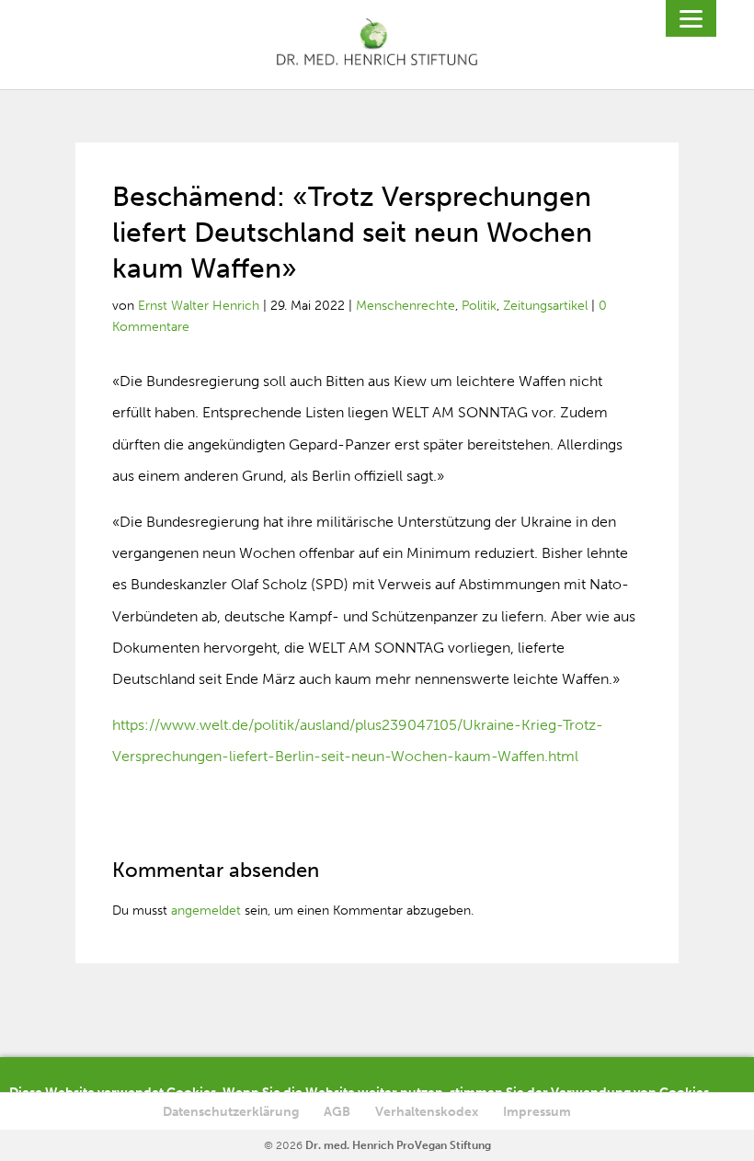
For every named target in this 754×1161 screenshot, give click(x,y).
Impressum (537, 1112)
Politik (479, 305)
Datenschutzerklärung (231, 1112)
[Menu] (691, 18)
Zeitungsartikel (545, 305)
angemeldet (206, 910)
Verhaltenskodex (426, 1112)
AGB (337, 1112)
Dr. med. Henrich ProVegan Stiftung (398, 1145)
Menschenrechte (405, 305)
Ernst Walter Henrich (198, 305)
